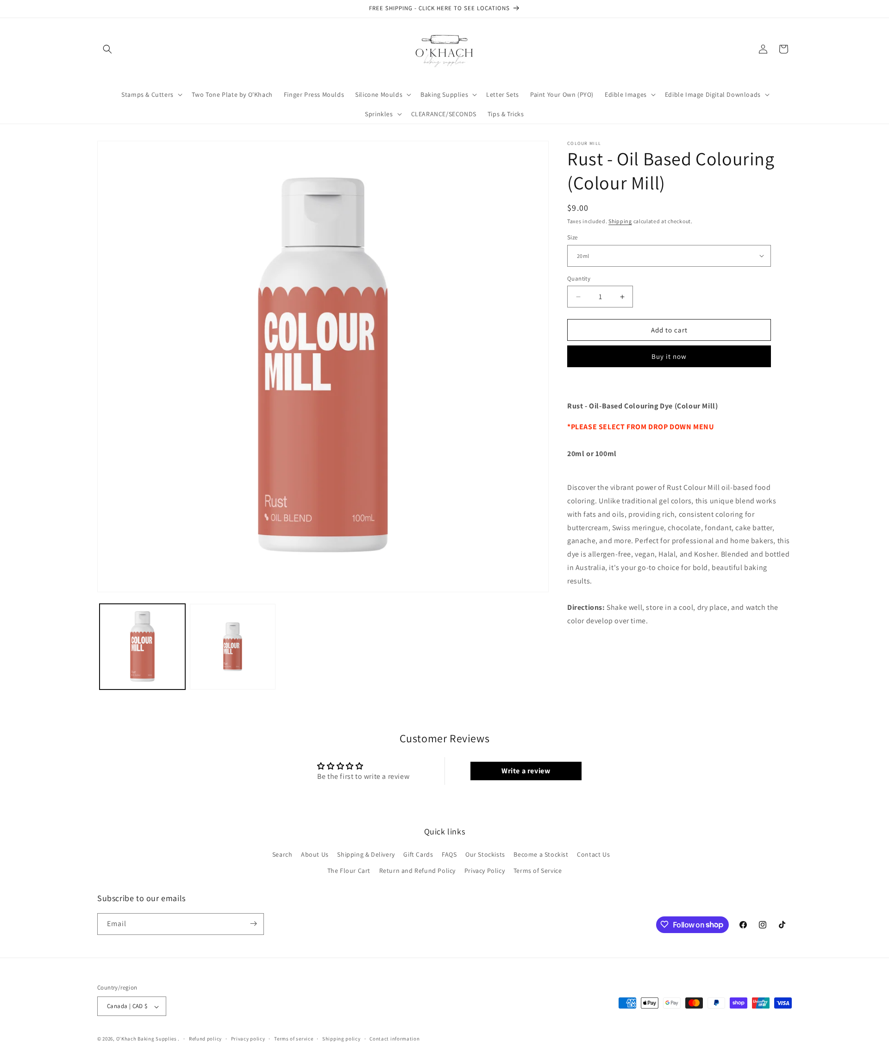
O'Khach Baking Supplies (146, 1039)
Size (572, 237)
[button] (107, 49)
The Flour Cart (348, 870)
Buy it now (669, 356)
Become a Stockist (540, 854)
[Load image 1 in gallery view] (142, 646)
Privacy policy (248, 1038)
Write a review (525, 771)
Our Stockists (485, 854)
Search (282, 854)
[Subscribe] (253, 923)
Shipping (620, 221)
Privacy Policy (484, 870)
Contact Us (593, 854)
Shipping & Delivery (365, 854)
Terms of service (293, 1038)
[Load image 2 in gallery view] (232, 646)
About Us (315, 854)
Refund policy (205, 1038)
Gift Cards (418, 854)
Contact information (394, 1038)
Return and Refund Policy (417, 870)
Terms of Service (537, 870)
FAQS (449, 854)
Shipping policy (341, 1038)
